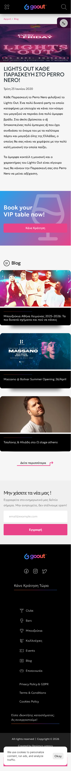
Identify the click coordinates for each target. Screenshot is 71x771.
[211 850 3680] (35, 7)
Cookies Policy (29, 701)
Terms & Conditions (32, 692)
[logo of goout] (35, 7)
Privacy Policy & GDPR (34, 684)
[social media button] (26, 571)
